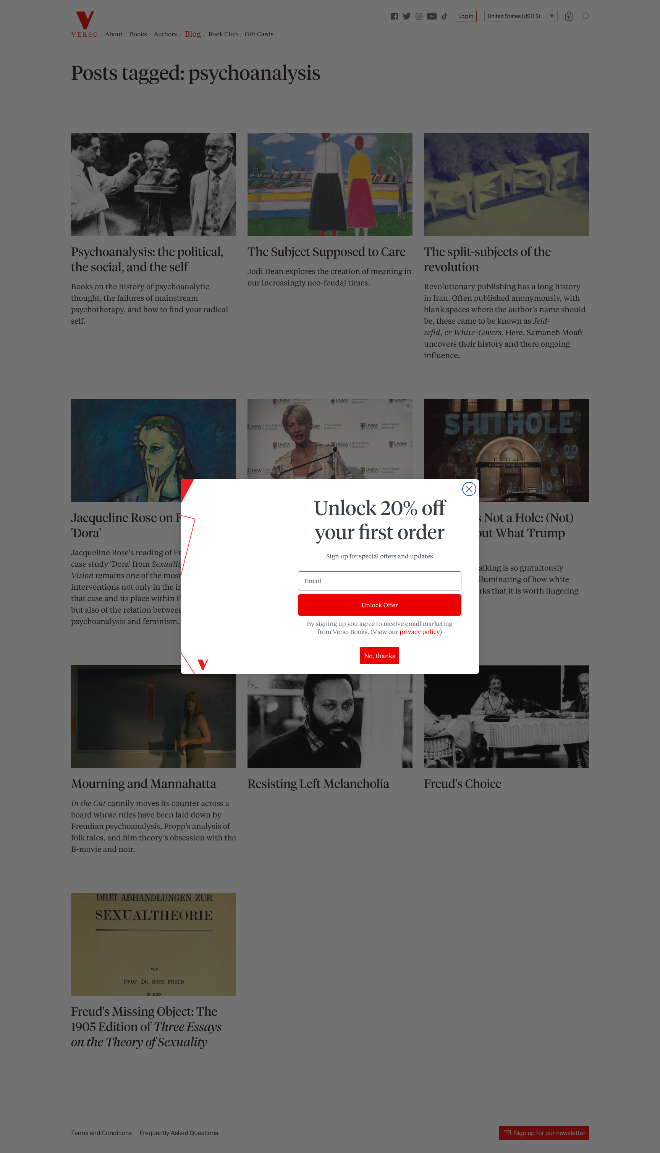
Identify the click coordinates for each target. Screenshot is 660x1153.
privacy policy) (421, 632)
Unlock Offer (379, 605)
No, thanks (379, 656)
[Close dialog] (469, 489)
